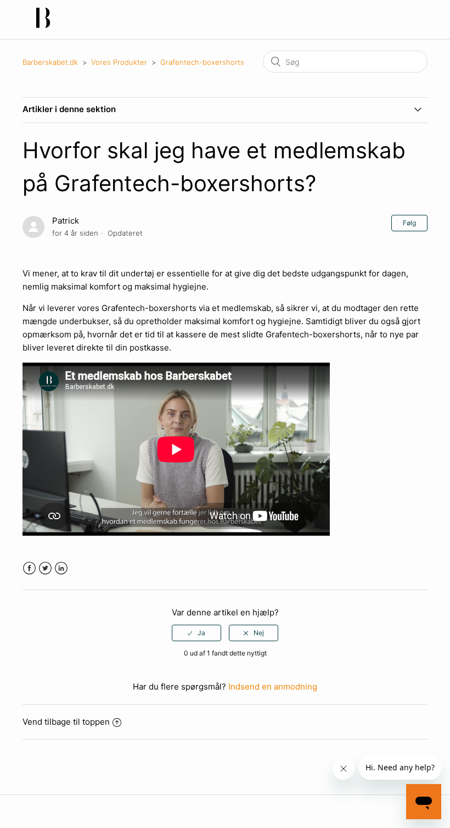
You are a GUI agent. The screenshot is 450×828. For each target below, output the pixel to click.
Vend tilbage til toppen (66, 721)
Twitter (45, 568)
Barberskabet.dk (50, 62)
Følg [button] (409, 223)
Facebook (29, 568)
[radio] (196, 633)
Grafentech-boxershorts (202, 62)
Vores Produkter (119, 62)
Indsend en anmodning (272, 686)
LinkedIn (61, 568)
